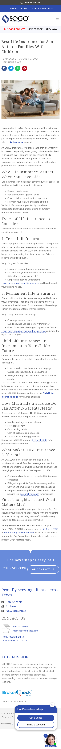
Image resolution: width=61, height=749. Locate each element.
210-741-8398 (39, 440)
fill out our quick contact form (19, 532)
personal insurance (29, 493)
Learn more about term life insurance (20, 283)
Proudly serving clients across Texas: (30, 592)
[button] (57, 19)
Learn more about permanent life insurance (23, 330)
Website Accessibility (14, 701)
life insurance (16, 142)
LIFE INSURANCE (11, 62)
